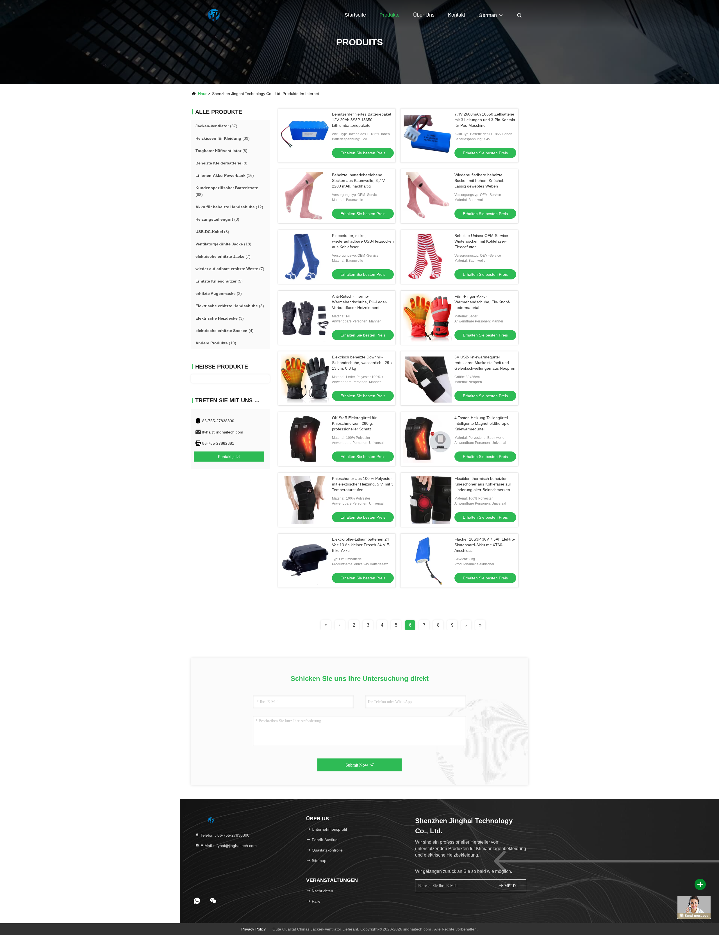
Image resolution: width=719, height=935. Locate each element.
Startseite (355, 15)
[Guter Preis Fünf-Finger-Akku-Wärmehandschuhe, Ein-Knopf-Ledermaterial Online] (427, 317)
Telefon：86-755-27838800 (224, 835)
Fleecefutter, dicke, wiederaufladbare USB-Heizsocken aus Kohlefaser (363, 241)
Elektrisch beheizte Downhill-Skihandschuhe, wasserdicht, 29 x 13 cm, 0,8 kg (362, 363)
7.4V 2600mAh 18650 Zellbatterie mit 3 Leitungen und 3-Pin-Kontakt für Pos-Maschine (484, 120)
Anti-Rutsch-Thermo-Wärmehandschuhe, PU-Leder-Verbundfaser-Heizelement (360, 302)
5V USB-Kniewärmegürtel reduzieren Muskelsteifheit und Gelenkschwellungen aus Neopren (484, 363)
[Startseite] (213, 14)
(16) (224, 175)
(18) (223, 244)
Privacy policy (253, 929)
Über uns (423, 15)
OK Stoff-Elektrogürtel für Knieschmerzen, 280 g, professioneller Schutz (354, 423)
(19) (215, 343)
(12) (229, 207)
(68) (226, 191)
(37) (216, 126)
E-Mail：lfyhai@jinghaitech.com (228, 845)
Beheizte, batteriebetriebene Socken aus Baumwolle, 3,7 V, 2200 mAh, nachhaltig (359, 180)
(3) (217, 219)
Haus (202, 93)
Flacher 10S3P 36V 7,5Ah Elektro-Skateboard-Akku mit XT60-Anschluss (484, 545)
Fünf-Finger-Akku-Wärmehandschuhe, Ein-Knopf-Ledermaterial (482, 302)
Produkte (389, 15)
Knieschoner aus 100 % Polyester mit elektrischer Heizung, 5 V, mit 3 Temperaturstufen (362, 484)
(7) (223, 256)
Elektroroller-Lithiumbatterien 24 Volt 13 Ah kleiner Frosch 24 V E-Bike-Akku (361, 545)
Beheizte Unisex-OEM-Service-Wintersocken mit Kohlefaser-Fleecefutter (481, 241)
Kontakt (456, 15)
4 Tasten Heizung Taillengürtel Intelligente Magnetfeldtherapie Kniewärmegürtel (481, 423)
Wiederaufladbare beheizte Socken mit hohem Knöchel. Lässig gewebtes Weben (479, 180)
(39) (222, 138)
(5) (219, 281)
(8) (221, 150)
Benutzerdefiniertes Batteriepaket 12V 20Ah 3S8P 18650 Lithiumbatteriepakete (361, 120)
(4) (224, 330)
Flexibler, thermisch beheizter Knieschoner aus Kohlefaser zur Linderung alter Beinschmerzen (482, 484)
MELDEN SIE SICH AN (512, 886)
